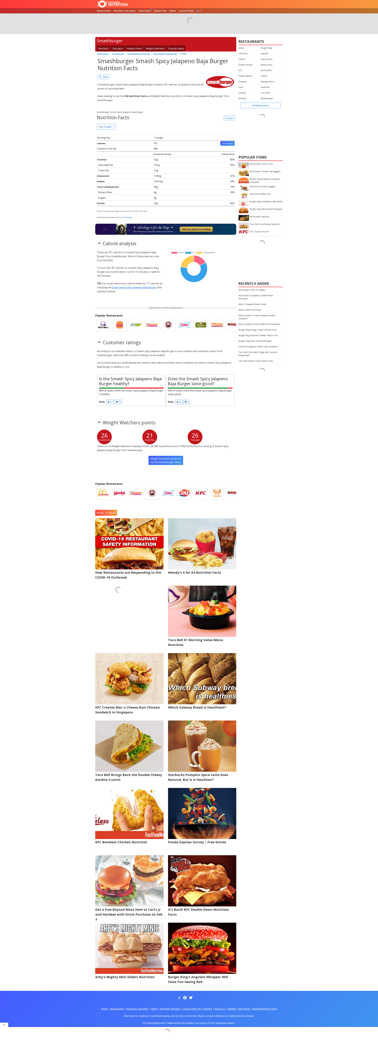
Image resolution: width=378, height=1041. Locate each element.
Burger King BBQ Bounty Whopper (255, 341)
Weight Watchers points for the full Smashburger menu (165, 460)
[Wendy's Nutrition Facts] (120, 493)
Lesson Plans (186, 10)
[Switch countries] (199, 10)
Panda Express (245, 76)
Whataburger (267, 98)
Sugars (102, 197)
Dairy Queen (267, 59)
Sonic (241, 87)
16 (119, 402)
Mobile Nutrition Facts (264, 1008)
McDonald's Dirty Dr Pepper (251, 289)
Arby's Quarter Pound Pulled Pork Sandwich (259, 324)
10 (111, 402)
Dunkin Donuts (245, 64)
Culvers (241, 59)
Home (104, 1008)
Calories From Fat (106, 148)
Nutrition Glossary (170, 1008)
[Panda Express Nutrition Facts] (168, 325)
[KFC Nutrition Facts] (201, 493)
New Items (145, 10)
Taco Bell (265, 92)
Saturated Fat (105, 165)
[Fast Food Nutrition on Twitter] (190, 998)
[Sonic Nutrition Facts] (185, 325)
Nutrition (103, 48)
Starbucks (265, 87)
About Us (220, 1008)
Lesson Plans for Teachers (197, 1008)
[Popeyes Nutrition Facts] (217, 325)
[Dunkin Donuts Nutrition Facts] (152, 325)
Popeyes (242, 81)
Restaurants (103, 10)
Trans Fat (103, 170)
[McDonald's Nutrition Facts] (103, 493)
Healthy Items (134, 48)
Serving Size (103, 137)
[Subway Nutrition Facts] (136, 325)
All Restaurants (260, 105)
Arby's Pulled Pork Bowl (249, 309)
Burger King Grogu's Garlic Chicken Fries (257, 329)
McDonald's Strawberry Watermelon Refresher (255, 297)
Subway (242, 92)
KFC (240, 70)
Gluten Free (160, 10)
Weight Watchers (155, 48)
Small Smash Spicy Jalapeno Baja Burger (134, 287)
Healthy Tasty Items (239, 1008)
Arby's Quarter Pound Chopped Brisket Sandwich (256, 317)
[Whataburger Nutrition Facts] (217, 493)
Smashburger (127, 217)
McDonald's (266, 70)
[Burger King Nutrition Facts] (120, 325)
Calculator (117, 48)
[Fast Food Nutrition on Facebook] (179, 998)
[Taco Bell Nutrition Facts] (103, 325)
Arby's (241, 47)
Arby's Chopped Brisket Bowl (252, 304)
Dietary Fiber (105, 192)
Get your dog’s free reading (196, 229)
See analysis (227, 143)
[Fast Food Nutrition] (112, 4)
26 (180, 402)
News (173, 10)
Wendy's (242, 98)
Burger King (266, 47)
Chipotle (264, 53)
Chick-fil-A (243, 53)
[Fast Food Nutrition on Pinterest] (185, 998)
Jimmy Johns (266, 64)
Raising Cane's (267, 81)
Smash (105, 126)
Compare (229, 118)
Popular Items (176, 48)
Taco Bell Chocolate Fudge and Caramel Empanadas (257, 354)
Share (104, 76)
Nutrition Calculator (125, 10)
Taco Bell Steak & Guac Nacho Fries (255, 360)
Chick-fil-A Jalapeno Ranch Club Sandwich (258, 346)
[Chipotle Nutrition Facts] (233, 325)
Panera (264, 76)
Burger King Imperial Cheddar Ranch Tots (258, 335)
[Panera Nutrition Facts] (201, 325)
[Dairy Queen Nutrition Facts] (185, 493)
